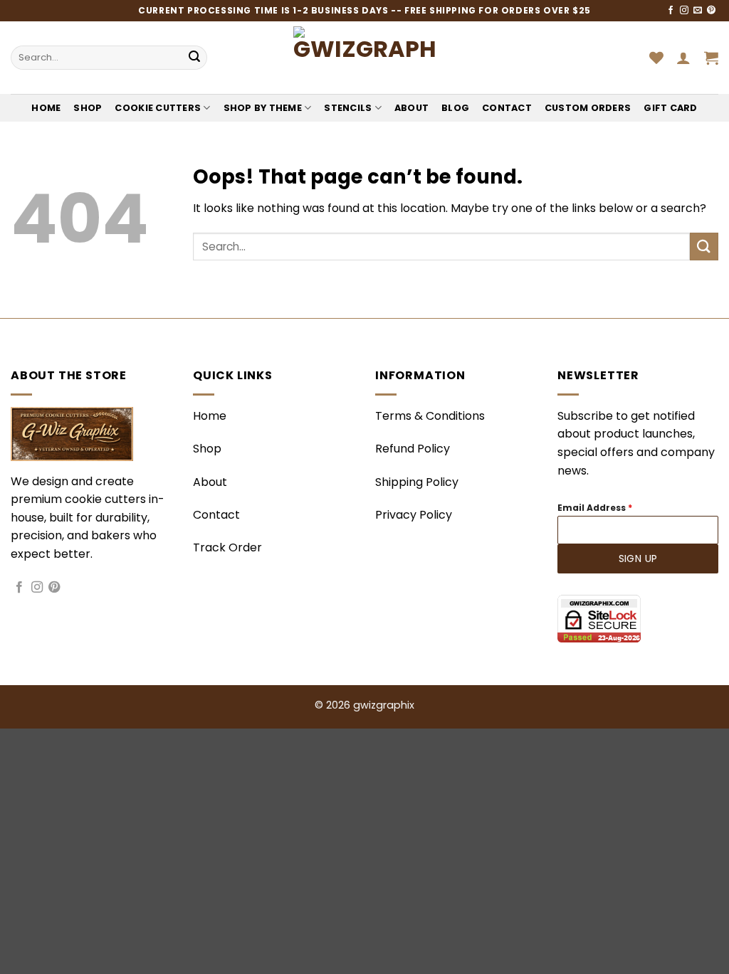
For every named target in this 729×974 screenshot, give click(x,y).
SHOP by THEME (263, 108)
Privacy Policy (413, 515)
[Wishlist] (656, 57)
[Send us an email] (697, 11)
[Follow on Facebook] (670, 11)
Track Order (227, 547)
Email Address (594, 508)
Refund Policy (412, 448)
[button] (683, 57)
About (411, 108)
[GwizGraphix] (364, 57)
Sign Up (638, 558)
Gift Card (670, 108)
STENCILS (348, 108)
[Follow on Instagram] (684, 11)
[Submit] (194, 58)
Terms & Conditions (430, 416)
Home (46, 108)
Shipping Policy (416, 482)
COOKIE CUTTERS (158, 108)
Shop (87, 108)
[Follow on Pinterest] (711, 11)
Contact (507, 108)
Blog (455, 108)
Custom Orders (588, 108)
